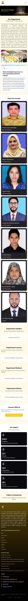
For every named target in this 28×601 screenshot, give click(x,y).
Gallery (2, 537)
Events (4, 485)
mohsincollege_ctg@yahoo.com (10, 579)
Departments (4, 542)
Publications (5, 470)
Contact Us (3, 549)
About (2, 533)
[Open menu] (25, 2)
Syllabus (3, 544)
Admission (3, 540)
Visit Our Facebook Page (13, 415)
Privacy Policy (9, 597)
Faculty (4, 456)
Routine (2, 547)
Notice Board (4, 535)
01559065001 (6, 576)
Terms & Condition (17, 597)
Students (4, 441)
